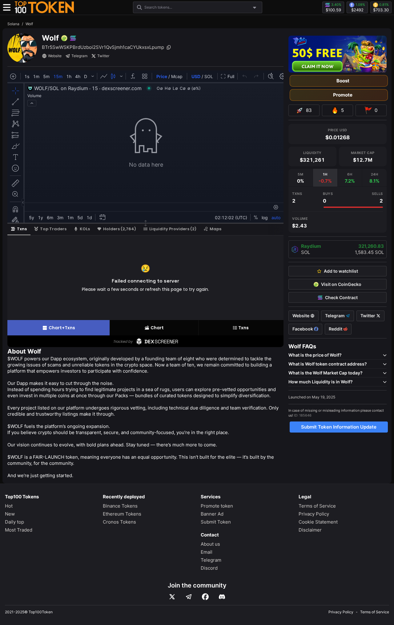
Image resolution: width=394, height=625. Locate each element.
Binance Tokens (120, 506)
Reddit (336, 328)
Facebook (303, 328)
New (10, 514)
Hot (9, 506)
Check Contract (341, 297)
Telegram (79, 55)
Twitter (103, 55)
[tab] (300, 178)
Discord (209, 568)
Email (206, 552)
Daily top (14, 522)
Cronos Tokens (119, 522)
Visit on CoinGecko (341, 284)
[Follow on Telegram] (188, 596)
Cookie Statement (318, 522)
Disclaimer (310, 530)
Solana (13, 24)
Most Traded (18, 530)
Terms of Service (317, 506)
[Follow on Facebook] (205, 596)
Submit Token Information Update (338, 427)
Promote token (217, 506)
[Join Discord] (222, 596)
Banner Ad (212, 514)
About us (210, 544)
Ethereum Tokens (122, 514)
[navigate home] (44, 7)
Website (55, 55)
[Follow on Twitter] (172, 596)
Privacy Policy (314, 514)
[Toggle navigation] (6, 7)
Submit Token (216, 522)
